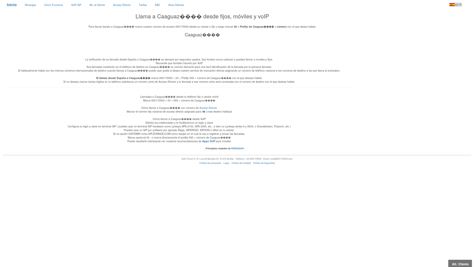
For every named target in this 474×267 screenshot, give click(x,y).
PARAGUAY (237, 148)
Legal (226, 162)
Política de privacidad (210, 162)
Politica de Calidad (241, 162)
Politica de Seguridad (264, 162)
